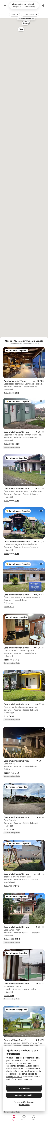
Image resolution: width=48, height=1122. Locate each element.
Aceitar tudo (24, 1088)
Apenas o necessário (24, 1095)
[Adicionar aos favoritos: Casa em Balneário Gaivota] (41, 401)
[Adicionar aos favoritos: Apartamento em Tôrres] (41, 350)
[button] (6, 393)
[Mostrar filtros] (43, 5)
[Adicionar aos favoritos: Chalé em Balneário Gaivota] (41, 511)
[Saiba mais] (38, 344)
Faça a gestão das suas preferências (24, 1103)
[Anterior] (4, 5)
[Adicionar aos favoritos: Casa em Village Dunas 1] (41, 1009)
